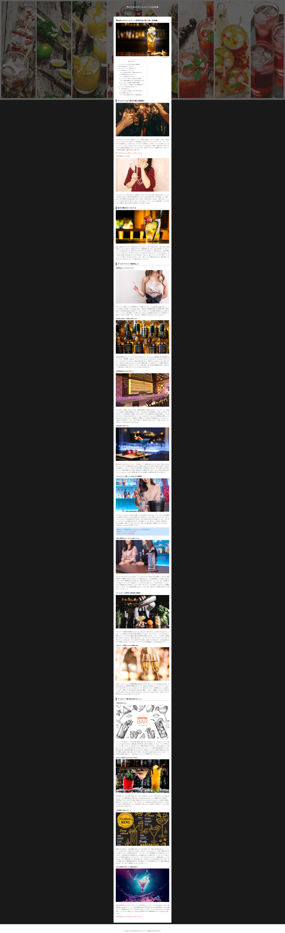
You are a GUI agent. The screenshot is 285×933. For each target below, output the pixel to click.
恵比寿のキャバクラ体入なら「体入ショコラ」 (130, 916)
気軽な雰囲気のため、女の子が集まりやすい (133, 80)
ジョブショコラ (138, 529)
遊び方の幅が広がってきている (126, 66)
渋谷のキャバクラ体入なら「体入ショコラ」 (130, 153)
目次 (129, 61)
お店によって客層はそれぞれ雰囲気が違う (133, 84)
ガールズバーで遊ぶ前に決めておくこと (128, 86)
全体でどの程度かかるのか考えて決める (132, 90)
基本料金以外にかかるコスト (128, 74)
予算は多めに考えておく (129, 76)
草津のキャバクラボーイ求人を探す (126, 531)
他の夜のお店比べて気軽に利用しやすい (132, 72)
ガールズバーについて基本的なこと (127, 68)
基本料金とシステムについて (128, 70)
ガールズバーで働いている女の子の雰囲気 (131, 78)
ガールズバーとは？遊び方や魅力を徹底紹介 (129, 64)
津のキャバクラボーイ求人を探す (126, 533)
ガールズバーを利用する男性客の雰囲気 (130, 82)
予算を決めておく (125, 88)
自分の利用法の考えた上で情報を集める (132, 94)
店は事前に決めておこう (127, 92)
